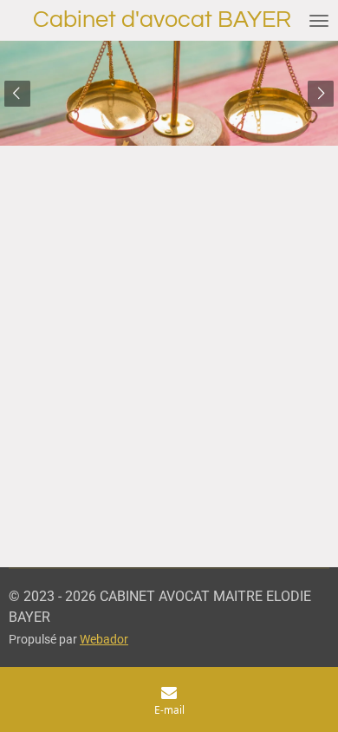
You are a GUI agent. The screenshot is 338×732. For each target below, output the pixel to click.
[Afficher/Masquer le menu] (319, 20)
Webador (104, 639)
